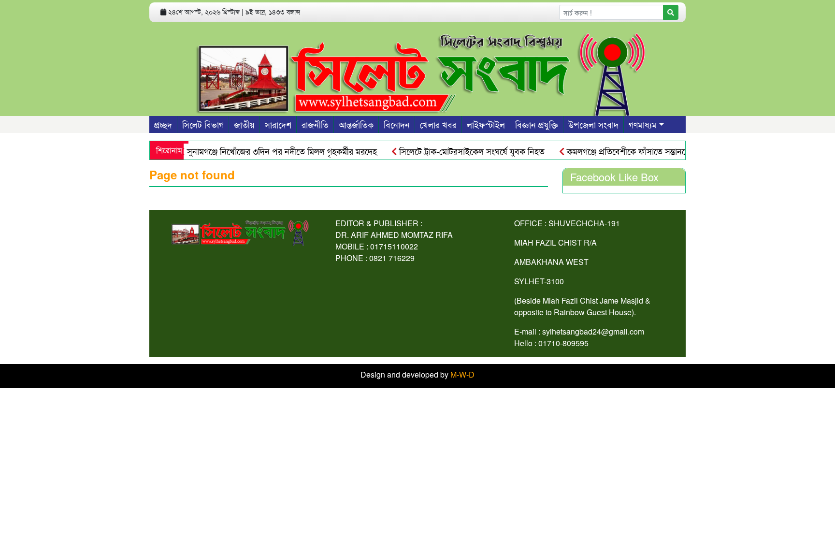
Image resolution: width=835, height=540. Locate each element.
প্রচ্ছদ (163, 124)
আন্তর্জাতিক (356, 124)
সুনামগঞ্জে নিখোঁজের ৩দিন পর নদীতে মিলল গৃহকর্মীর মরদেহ (271, 151)
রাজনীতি (315, 124)
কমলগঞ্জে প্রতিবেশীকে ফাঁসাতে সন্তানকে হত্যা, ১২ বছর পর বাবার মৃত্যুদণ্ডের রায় (681, 151)
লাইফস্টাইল (486, 124)
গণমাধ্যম (643, 124)
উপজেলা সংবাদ (593, 124)
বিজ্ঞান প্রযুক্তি (536, 124)
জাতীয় (244, 124)
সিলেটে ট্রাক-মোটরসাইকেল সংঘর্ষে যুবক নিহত (461, 151)
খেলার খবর (438, 124)
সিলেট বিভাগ (203, 124)
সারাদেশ (278, 124)
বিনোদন (397, 124)
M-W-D (462, 374)
